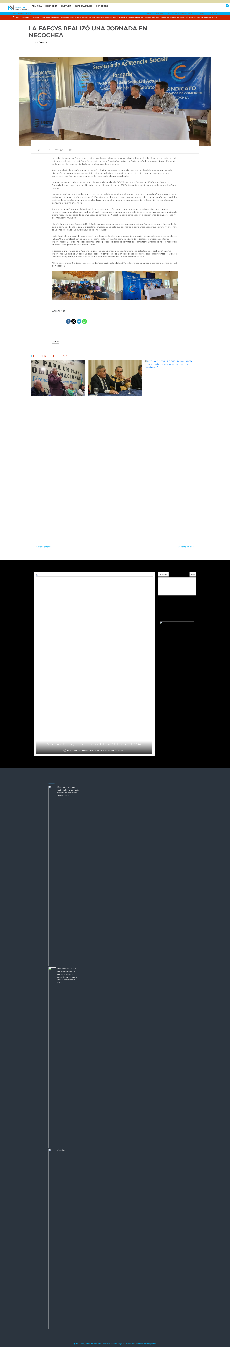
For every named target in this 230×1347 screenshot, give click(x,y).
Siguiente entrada (186, 547)
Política (37, 6)
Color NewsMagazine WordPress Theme (124, 1343)
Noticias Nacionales (77, 750)
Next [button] (193, 574)
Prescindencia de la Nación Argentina (93, 744)
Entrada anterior (43, 547)
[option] (109, 17)
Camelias (163, 17)
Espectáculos (83, 6)
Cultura (66, 6)
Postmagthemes (150, 1343)
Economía (51, 6)
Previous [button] (163, 574)
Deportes (102, 6)
